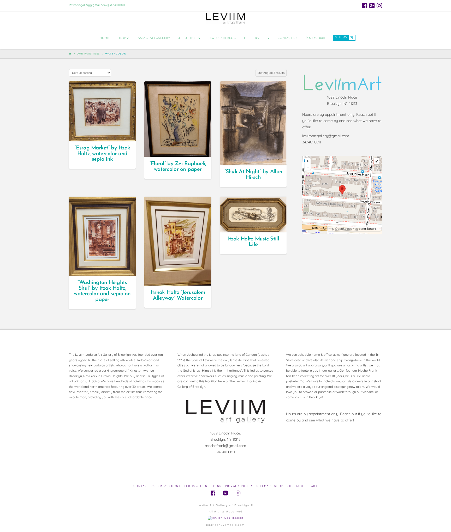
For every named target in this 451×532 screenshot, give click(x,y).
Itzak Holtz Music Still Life (253, 241)
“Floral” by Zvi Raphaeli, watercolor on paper (178, 166)
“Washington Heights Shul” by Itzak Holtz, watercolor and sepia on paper (102, 291)
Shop (278, 486)
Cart (313, 486)
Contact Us (144, 486)
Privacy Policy (239, 486)
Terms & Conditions (203, 486)
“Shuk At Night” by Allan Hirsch (253, 174)
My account (169, 486)
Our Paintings (88, 53)
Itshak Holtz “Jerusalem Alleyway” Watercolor (178, 295)
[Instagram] (379, 5)
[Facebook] (364, 5)
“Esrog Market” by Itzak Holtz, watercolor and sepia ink (102, 153)
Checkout (296, 486)
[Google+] (372, 5)
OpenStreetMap (346, 229)
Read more (104, 132)
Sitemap (264, 486)
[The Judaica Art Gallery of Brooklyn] (225, 18)
